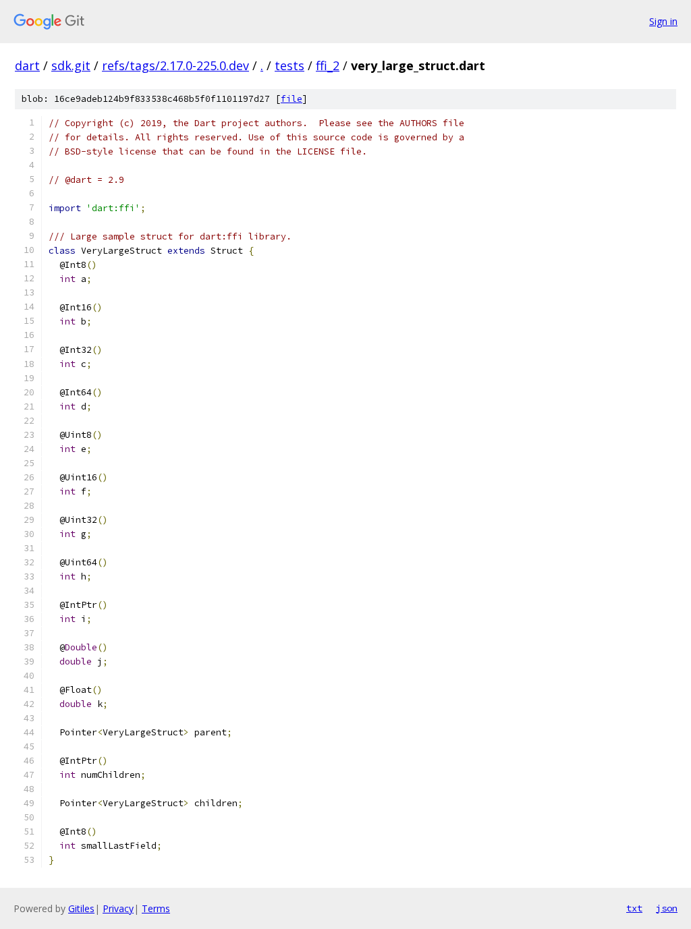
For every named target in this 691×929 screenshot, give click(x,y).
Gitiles (81, 908)
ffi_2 (327, 65)
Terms (156, 908)
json (667, 908)
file (291, 99)
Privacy (118, 908)
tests (289, 65)
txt (634, 908)
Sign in (663, 21)
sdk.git (70, 65)
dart (27, 65)
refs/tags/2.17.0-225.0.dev (175, 65)
